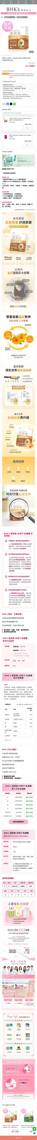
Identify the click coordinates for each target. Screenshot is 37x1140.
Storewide (5, 73)
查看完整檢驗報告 (18, 821)
